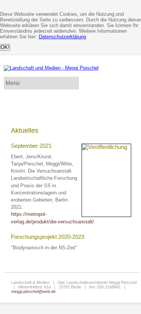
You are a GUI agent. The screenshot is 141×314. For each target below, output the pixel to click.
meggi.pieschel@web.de (33, 291)
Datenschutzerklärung (62, 36)
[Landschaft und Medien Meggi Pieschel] (51, 68)
